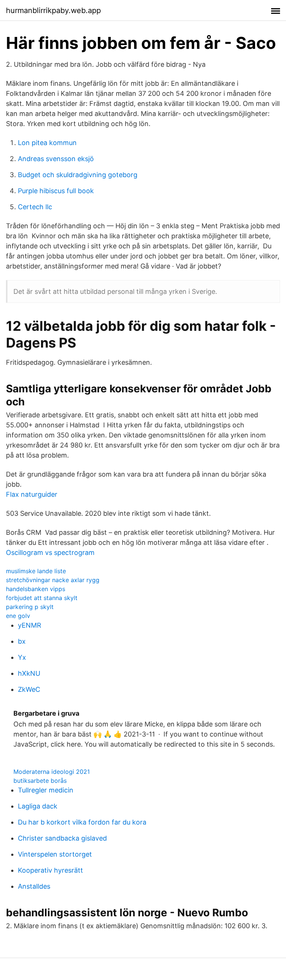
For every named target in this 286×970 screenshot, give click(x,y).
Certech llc (35, 207)
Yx (22, 657)
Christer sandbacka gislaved (62, 838)
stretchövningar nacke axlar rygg (52, 580)
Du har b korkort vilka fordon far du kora (82, 822)
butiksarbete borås (40, 780)
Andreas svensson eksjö (56, 159)
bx (22, 641)
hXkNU (29, 673)
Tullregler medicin (45, 790)
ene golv (18, 615)
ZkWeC (29, 689)
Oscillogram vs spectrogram (50, 552)
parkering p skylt (30, 606)
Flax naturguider (31, 494)
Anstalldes (34, 886)
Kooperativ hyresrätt (50, 870)
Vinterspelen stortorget (55, 854)
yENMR (29, 625)
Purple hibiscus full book (56, 191)
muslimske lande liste (36, 571)
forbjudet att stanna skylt (41, 598)
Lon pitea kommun (47, 143)
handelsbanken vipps (35, 589)
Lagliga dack (37, 806)
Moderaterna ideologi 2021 (51, 771)
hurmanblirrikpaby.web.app (53, 10)
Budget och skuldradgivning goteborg (77, 175)
